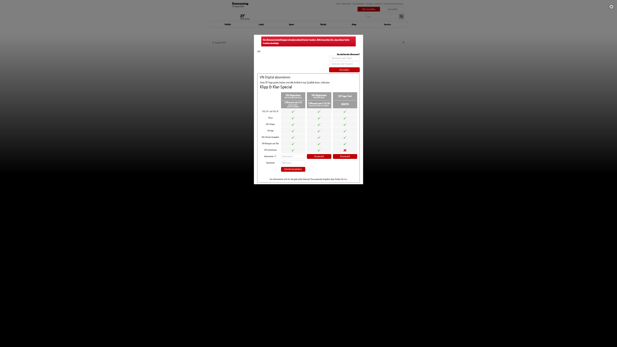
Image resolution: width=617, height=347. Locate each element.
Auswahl (319, 156)
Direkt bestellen (293, 169)
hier (345, 179)
